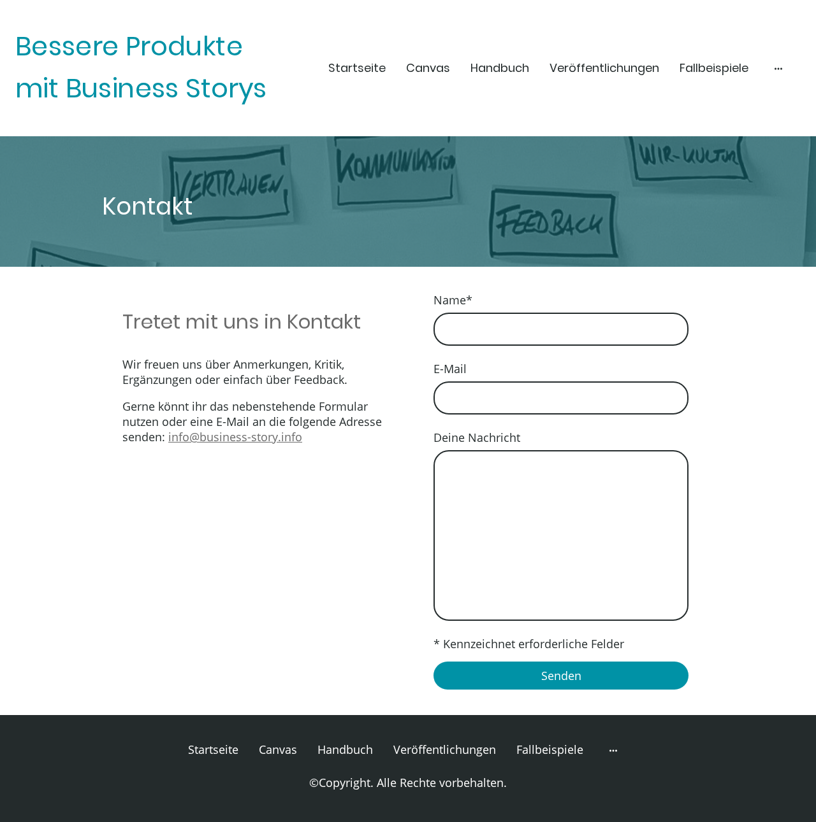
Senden (561, 675)
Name (452, 300)
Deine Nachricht (476, 437)
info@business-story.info (235, 436)
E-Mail (450, 368)
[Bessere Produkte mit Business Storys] (142, 120)
